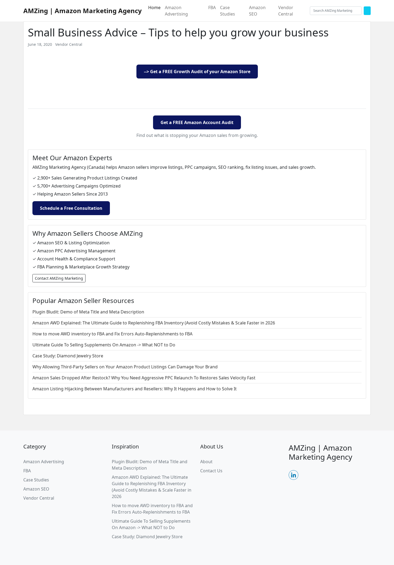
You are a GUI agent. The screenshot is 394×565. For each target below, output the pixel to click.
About (206, 462)
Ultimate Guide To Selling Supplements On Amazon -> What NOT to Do (103, 345)
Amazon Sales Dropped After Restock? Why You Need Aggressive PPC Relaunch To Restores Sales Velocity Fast (143, 378)
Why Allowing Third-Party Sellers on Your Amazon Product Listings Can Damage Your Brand (125, 367)
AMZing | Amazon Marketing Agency (82, 10)
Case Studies (227, 11)
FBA (212, 7)
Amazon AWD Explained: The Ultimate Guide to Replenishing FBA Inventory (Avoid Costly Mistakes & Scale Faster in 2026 (153, 323)
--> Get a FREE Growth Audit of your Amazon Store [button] (197, 71)
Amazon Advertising (176, 11)
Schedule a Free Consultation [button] (71, 208)
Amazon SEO (257, 11)
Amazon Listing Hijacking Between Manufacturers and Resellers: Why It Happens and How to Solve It (134, 389)
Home (154, 7)
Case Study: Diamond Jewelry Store (67, 356)
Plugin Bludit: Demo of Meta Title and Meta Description (88, 312)
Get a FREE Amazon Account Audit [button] (197, 122)
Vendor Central (285, 11)
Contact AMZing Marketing (59, 278)
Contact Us (211, 471)
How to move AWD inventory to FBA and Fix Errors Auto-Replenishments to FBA (112, 334)
